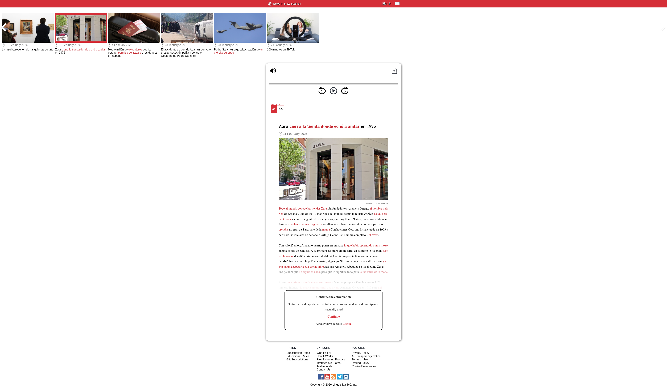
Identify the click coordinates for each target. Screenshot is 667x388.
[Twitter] (340, 377)
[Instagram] (346, 377)
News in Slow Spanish (275, 3)
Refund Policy (360, 362)
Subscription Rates (298, 352)
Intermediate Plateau (329, 362)
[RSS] (333, 377)
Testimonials (324, 366)
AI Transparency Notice (366, 356)
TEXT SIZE (275, 104)
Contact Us (323, 369)
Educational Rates (297, 356)
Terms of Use (360, 359)
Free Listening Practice (331, 359)
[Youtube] (327, 377)
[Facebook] (321, 377)
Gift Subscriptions (297, 359)
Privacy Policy (360, 352)
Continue (333, 316)
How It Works (325, 356)
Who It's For (324, 352)
